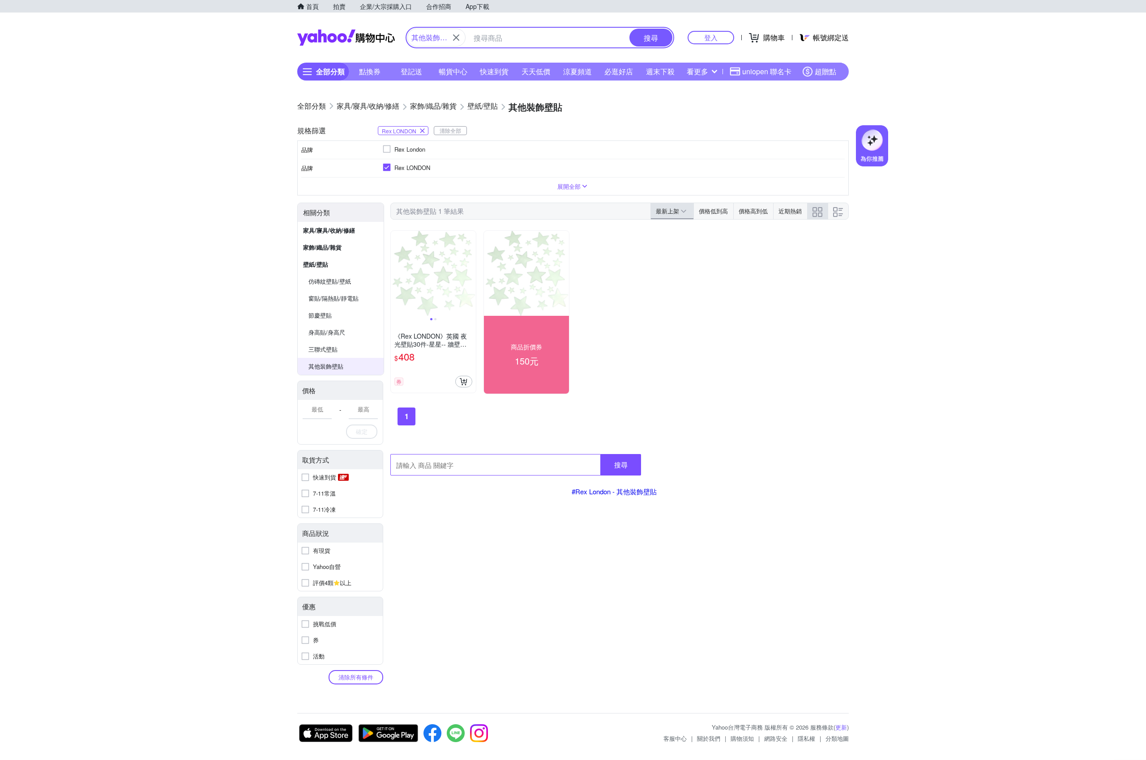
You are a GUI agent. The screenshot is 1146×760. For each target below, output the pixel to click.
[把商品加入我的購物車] (463, 381)
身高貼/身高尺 (326, 332)
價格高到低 (753, 211)
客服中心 (675, 738)
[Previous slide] (396, 273)
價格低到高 (713, 211)
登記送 (411, 71)
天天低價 (536, 71)
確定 (362, 431)
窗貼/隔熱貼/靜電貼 (333, 298)
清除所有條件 (355, 677)
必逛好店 (618, 71)
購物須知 (742, 738)
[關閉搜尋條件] (456, 37)
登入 (711, 37)
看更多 (697, 71)
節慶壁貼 (320, 315)
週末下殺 (660, 71)
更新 (841, 727)
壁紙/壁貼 (315, 264)
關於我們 (708, 738)
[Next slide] (470, 273)
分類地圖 (837, 738)
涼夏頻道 (577, 71)
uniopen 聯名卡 (766, 71)
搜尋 (621, 464)
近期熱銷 (790, 211)
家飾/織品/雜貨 (322, 247)
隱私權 (806, 738)
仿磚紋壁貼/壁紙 (329, 281)
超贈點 (825, 71)
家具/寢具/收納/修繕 (329, 230)
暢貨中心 (453, 71)
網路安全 (775, 738)
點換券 (370, 71)
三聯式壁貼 (323, 349)
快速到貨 (494, 71)
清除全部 (450, 130)
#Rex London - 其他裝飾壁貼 (614, 491)
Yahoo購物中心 (346, 37)
